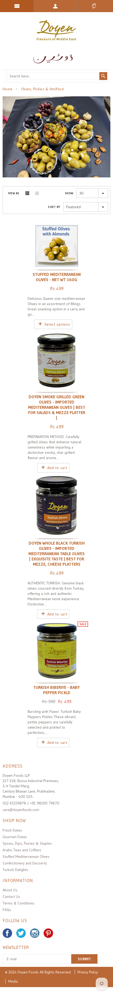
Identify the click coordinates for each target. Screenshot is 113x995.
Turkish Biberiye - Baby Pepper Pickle (56, 690)
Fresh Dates (12, 830)
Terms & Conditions (18, 903)
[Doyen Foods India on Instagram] (34, 933)
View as (13, 193)
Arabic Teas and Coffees (22, 850)
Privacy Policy (88, 972)
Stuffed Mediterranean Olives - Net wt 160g (57, 277)
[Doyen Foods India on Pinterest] (48, 933)
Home (7, 89)
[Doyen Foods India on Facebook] (7, 933)
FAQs (7, 909)
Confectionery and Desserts (25, 863)
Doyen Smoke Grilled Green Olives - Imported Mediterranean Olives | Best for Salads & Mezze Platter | (56, 407)
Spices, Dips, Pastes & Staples (27, 843)
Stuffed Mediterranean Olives (26, 856)
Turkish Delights (15, 869)
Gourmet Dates (15, 836)
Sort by (54, 207)
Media (13, 981)
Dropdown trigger (55, 6)
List (37, 193)
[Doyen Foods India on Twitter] (21, 933)
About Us (10, 890)
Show (69, 193)
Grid (27, 193)
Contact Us (11, 896)
